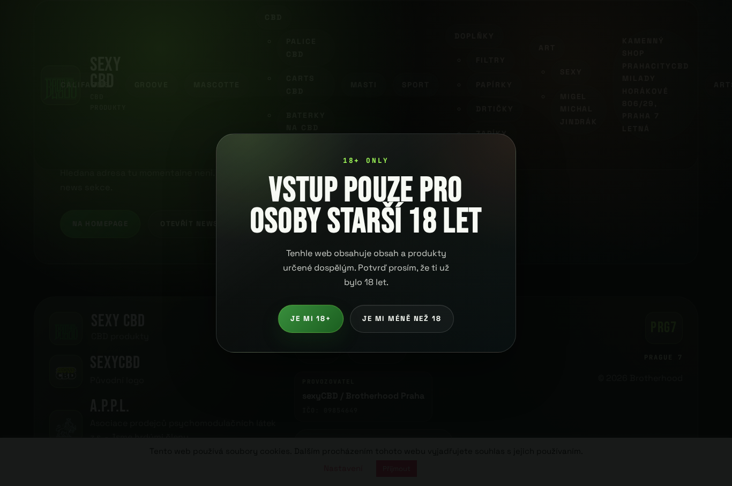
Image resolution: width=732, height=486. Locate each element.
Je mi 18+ (310, 318)
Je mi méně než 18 (402, 318)
